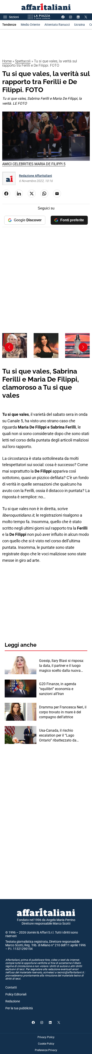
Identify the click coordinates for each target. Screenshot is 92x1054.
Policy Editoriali (15, 994)
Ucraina (79, 24)
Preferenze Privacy (46, 1050)
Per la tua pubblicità (19, 1008)
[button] (83, 347)
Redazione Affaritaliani (35, 175)
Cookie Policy (46, 1043)
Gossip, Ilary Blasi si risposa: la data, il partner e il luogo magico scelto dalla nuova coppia (61, 666)
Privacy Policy (46, 1037)
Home (7, 61)
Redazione (12, 1001)
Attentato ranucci (57, 24)
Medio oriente (30, 24)
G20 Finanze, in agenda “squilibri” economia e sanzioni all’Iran (57, 689)
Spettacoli (23, 61)
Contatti (11, 987)
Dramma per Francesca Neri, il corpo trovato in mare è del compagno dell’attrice (62, 712)
